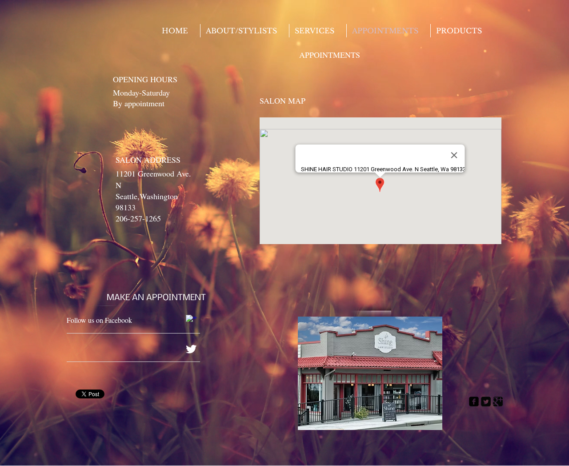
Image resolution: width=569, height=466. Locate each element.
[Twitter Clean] (191, 349)
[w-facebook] (191, 320)
